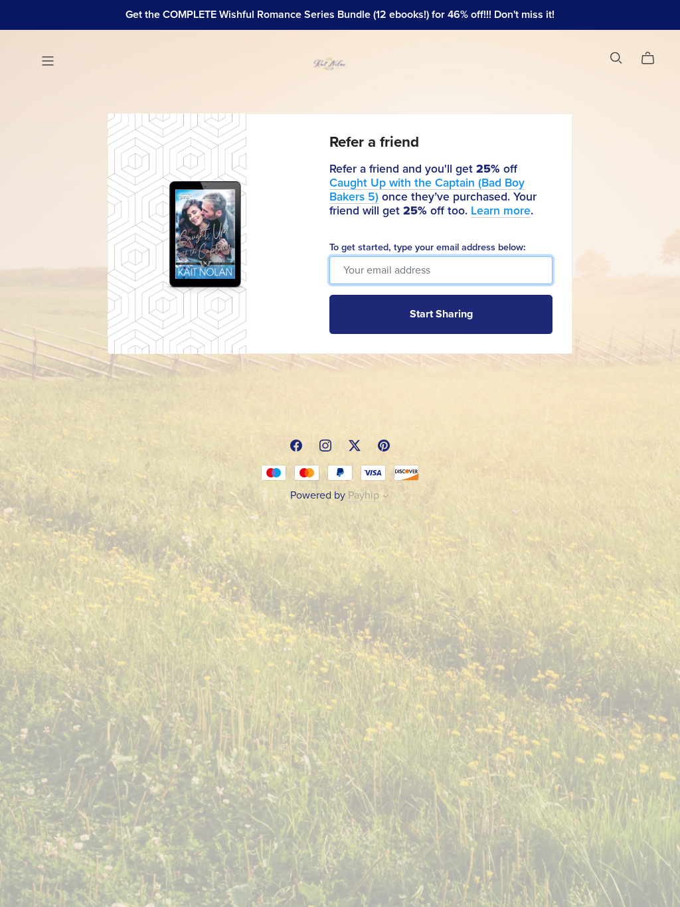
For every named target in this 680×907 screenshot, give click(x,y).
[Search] (616, 58)
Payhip (363, 495)
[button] (386, 497)
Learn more (501, 211)
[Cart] (653, 58)
